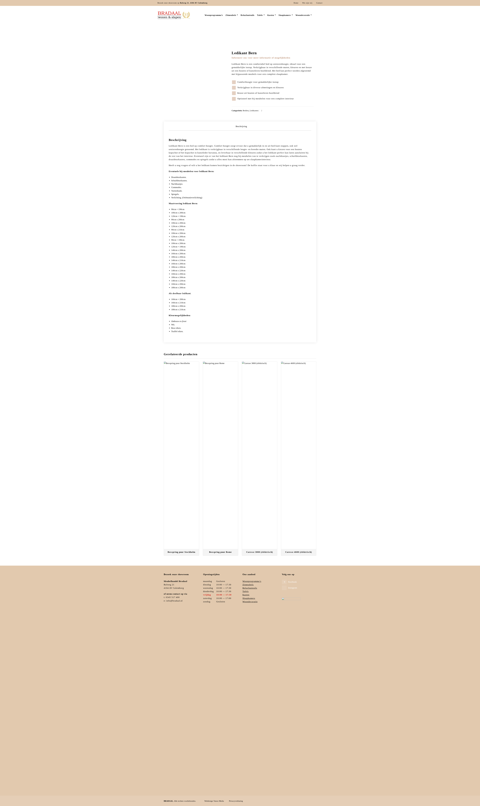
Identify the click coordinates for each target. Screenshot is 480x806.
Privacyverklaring (236, 801)
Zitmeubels (248, 584)
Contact (319, 3)
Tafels (245, 591)
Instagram (292, 588)
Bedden (302, 37)
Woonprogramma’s (251, 581)
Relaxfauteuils (249, 588)
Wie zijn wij (307, 3)
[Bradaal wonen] (174, 15)
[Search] (320, 15)
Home (296, 3)
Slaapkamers (293, 37)
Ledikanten (254, 111)
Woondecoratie (250, 601)
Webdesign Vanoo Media (214, 801)
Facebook (292, 582)
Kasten (245, 595)
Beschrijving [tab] (241, 126)
